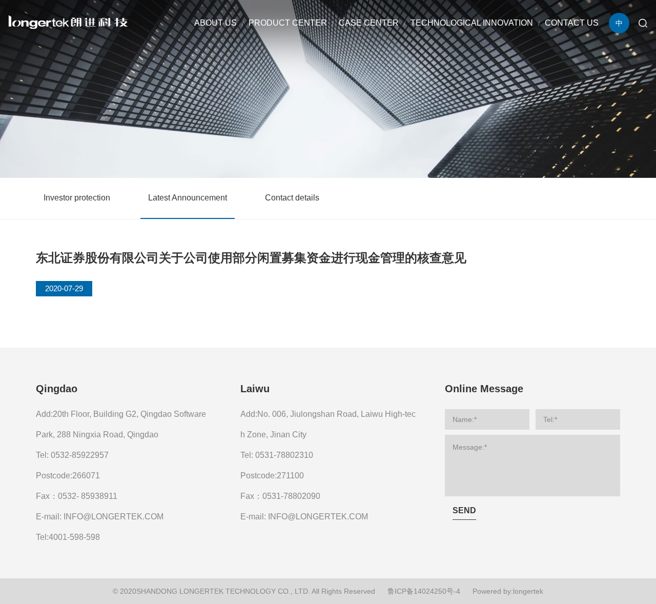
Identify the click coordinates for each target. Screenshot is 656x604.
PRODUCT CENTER (288, 22)
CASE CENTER (369, 22)
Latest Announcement (187, 197)
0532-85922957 (80, 455)
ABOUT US (215, 22)
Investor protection (77, 197)
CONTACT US (572, 22)
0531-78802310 (284, 455)
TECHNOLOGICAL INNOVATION (472, 22)
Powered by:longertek (508, 591)
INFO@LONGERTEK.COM (113, 516)
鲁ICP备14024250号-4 (423, 591)
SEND (464, 510)
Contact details (292, 197)
